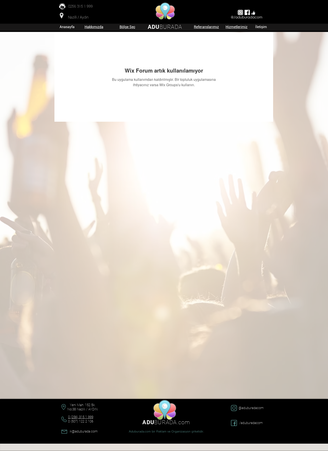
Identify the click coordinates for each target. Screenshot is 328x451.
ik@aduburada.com (84, 431)
